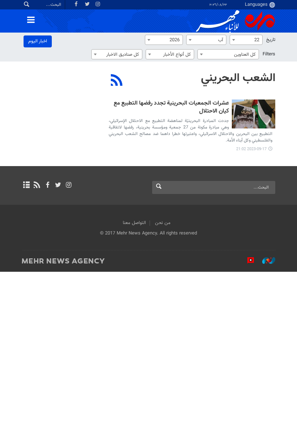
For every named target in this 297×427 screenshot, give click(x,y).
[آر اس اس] (36, 186)
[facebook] (47, 186)
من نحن (163, 223)
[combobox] (246, 40)
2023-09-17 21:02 (251, 149)
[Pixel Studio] (247, 260)
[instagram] (68, 186)
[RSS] (117, 81)
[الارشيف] (26, 186)
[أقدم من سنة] (253, 114)
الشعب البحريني (238, 78)
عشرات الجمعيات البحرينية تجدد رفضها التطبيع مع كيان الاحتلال (171, 108)
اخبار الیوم (37, 41)
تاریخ (270, 39)
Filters (269, 54)
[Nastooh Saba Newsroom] (265, 260)
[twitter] (58, 186)
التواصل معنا (134, 223)
